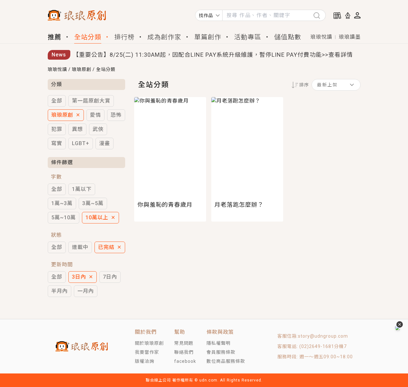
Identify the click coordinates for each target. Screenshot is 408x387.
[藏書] (337, 15)
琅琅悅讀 (321, 37)
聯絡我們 (184, 352)
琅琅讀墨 (350, 37)
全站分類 (87, 37)
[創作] (347, 15)
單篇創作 (207, 37)
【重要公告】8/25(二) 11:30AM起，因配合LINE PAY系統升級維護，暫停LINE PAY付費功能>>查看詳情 (213, 54)
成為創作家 (164, 37)
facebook (185, 361)
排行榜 (124, 37)
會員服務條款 (220, 352)
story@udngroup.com (323, 336)
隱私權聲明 (218, 343)
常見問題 (184, 343)
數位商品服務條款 (225, 361)
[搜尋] (319, 15)
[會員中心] (357, 15)
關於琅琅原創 (149, 343)
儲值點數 (287, 37)
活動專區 (247, 37)
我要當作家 (147, 352)
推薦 (54, 37)
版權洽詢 (144, 361)
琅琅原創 (81, 69)
